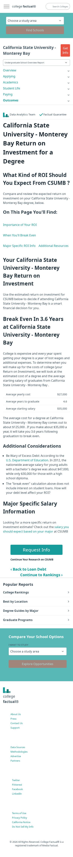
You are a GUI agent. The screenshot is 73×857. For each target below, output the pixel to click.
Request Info (36, 550)
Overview (9, 70)
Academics (10, 82)
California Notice (21, 822)
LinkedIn (17, 793)
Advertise (15, 756)
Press (13, 718)
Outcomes (10, 100)
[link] (36, 70)
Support (15, 727)
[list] (36, 70)
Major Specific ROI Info (19, 246)
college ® (24, 6)
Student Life (11, 88)
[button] (65, 50)
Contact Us (16, 723)
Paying (8, 94)
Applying (9, 76)
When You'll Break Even (19, 235)
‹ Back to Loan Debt (28, 569)
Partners (15, 760)
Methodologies (19, 751)
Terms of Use (19, 813)
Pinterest (17, 784)
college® (11, 699)
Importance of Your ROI (20, 225)
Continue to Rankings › (41, 574)
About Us (15, 714)
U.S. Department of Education (27, 460)
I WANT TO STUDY (18, 644)
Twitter (16, 780)
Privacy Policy (19, 817)
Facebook (17, 789)
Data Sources (17, 747)
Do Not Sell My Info (23, 826)
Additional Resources (54, 246)
